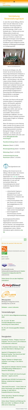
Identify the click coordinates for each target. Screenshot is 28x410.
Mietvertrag (6, 152)
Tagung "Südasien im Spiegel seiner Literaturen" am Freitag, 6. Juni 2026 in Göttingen (12, 361)
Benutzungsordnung (8, 148)
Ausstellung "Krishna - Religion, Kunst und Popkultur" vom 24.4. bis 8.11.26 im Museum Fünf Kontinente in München (14, 341)
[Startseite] (2, 3)
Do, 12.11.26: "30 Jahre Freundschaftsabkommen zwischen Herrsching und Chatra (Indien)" (11, 322)
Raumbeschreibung (8, 142)
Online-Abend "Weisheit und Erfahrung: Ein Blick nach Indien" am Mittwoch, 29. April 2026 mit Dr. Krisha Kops (14, 402)
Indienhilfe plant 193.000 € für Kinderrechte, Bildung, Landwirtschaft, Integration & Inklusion (14, 381)
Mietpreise (6, 145)
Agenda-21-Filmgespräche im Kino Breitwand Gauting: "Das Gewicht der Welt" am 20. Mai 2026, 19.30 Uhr (13, 354)
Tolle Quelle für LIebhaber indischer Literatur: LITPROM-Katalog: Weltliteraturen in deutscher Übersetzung (14, 368)
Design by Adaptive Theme (21, 408)
